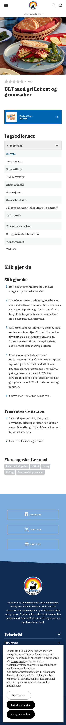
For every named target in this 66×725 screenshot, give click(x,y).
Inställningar (18, 695)
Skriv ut (35, 544)
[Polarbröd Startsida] (33, 585)
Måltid (35, 466)
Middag (10, 472)
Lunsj (46, 466)
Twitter (35, 529)
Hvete (11, 153)
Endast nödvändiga (20, 704)
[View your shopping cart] (53, 5)
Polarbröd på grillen (17, 466)
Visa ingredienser (33, 14)
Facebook (35, 514)
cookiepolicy (18, 661)
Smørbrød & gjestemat (30, 472)
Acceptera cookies (20, 714)
